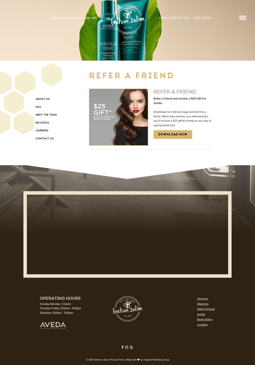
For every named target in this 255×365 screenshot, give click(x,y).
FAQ (38, 107)
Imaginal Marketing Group (156, 359)
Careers (42, 130)
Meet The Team (46, 114)
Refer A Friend (206, 309)
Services (202, 298)
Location (202, 324)
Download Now (173, 134)
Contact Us (45, 138)
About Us (43, 99)
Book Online (204, 319)
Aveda (201, 314)
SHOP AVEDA (202, 17)
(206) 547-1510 (179, 17)
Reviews (42, 122)
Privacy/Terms (117, 359)
